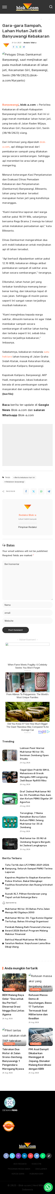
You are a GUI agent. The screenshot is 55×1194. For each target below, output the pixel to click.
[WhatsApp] (20, 47)
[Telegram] (23, 47)
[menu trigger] (5, 7)
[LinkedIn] (24, 1156)
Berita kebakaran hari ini (25, 478)
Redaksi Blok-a (30, 43)
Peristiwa (9, 989)
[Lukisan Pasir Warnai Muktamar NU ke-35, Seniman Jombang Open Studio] (10, 755)
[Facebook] (13, 47)
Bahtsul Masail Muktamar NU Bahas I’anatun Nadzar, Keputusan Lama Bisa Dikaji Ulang (27, 943)
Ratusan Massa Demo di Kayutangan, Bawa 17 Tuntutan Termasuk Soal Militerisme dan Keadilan (40, 1006)
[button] (48, 1187)
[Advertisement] (27, 445)
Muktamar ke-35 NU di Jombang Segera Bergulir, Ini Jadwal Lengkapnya (35, 842)
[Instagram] (18, 1156)
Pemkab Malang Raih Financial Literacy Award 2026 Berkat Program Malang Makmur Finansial (28, 931)
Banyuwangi (10, 104)
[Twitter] (16, 47)
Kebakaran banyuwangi (15, 482)
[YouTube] (30, 1156)
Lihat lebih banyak (27, 519)
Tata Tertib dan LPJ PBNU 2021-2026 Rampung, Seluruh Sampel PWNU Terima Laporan (28, 868)
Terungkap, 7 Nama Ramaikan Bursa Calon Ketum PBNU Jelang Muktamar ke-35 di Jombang (33, 820)
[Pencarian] (51, 7)
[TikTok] (49, 1156)
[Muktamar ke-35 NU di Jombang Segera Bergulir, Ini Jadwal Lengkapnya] (10, 844)
